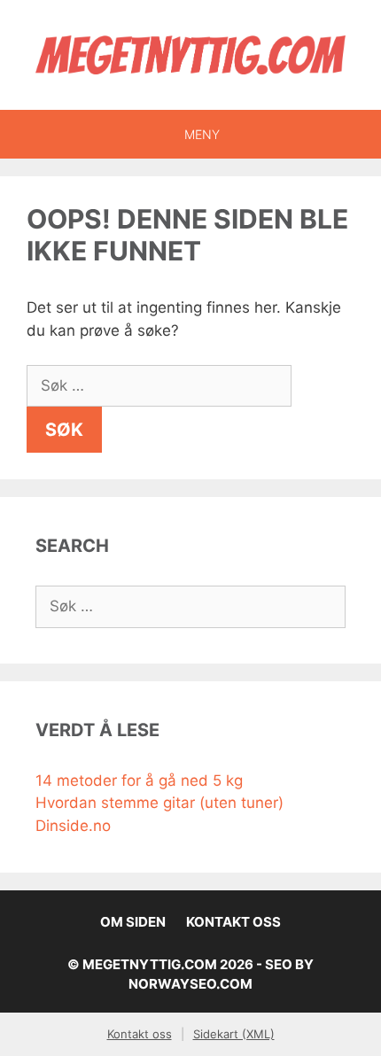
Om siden (133, 921)
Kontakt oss (233, 921)
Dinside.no (73, 826)
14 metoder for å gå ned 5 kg (139, 780)
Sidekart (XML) (234, 1034)
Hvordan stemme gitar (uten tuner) (159, 802)
